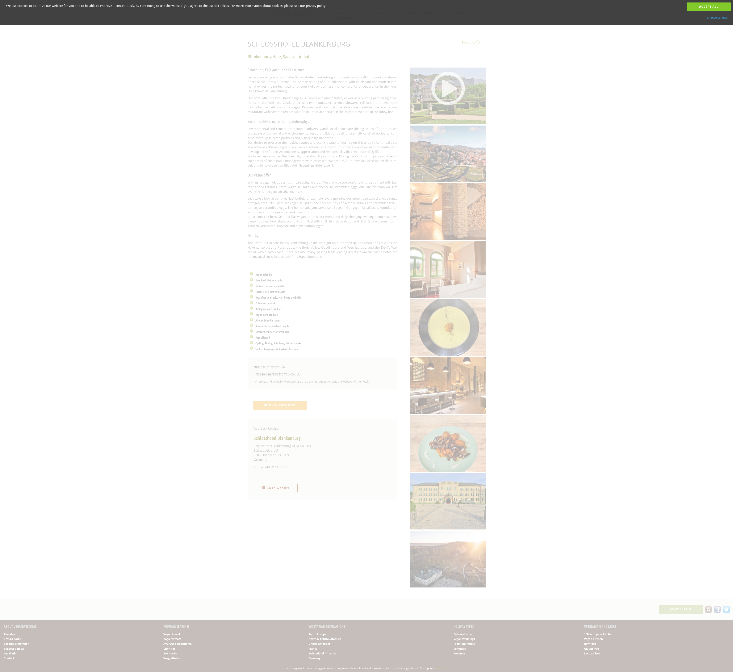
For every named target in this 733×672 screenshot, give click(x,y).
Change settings (717, 17)
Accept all (708, 7)
